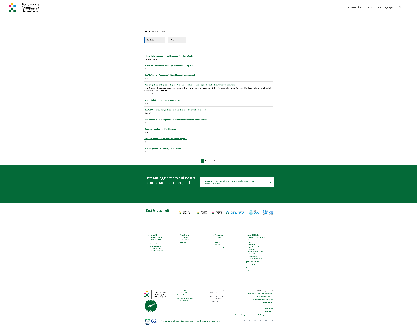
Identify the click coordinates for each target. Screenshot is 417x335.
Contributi (185, 239)
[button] (390, 7)
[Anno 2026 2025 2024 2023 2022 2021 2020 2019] (177, 40)
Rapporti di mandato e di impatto (258, 247)
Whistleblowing (252, 256)
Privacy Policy (240, 315)
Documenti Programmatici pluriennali (259, 240)
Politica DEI (251, 254)
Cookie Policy (251, 315)
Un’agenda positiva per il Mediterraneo (160, 129)
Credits (270, 315)
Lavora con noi (267, 302)
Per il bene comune (156, 237)
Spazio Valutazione (252, 262)
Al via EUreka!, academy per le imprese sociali (162, 100)
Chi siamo (218, 237)
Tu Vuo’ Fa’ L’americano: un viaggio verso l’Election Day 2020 (169, 65)
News (247, 268)
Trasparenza (251, 249)
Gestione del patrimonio (222, 247)
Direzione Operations (156, 250)
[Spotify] (272, 320)
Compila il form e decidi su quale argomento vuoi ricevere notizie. (229, 182)
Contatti (248, 271)
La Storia (218, 240)
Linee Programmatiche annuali (257, 237)
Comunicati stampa (252, 265)
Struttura (217, 244)
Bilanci (250, 242)
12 (214, 161)
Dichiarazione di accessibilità (262, 299)
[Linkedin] (260, 320)
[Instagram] (255, 320)
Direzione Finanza (155, 246)
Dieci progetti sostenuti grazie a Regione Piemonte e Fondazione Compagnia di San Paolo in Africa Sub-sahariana (189, 85)
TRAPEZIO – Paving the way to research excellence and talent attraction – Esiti (175, 109)
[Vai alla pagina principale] (58, 7)
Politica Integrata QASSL (255, 251)
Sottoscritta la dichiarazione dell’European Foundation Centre (168, 56)
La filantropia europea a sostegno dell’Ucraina (162, 148)
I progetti (183, 243)
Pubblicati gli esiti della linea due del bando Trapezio (165, 138)
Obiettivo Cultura (155, 239)
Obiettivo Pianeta (155, 244)
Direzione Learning (156, 248)
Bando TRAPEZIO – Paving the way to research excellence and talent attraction (175, 119)
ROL (271, 305)
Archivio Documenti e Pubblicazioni (260, 293)
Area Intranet (268, 309)
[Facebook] (244, 320)
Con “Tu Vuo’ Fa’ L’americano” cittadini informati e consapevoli (169, 75)
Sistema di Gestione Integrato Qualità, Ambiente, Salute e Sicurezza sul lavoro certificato (190, 321)
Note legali (262, 315)
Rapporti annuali (253, 244)
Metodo (185, 237)
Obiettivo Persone (155, 242)
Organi (217, 242)
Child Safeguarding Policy (256, 258)
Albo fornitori (268, 312)
